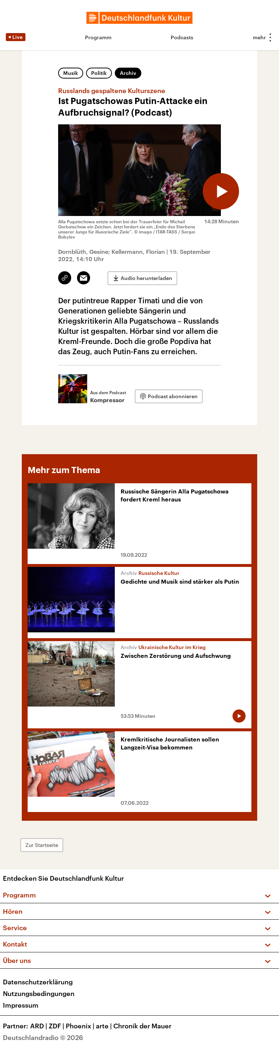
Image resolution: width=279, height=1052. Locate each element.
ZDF (56, 1026)
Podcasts (182, 37)
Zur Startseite (41, 845)
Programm (98, 37)
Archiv (128, 73)
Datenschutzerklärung (38, 982)
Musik (70, 73)
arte (104, 1026)
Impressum (21, 1005)
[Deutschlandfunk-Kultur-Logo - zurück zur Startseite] (139, 18)
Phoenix (80, 1026)
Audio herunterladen (146, 278)
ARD (38, 1026)
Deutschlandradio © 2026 (43, 1037)
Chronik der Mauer (142, 1026)
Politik (99, 73)
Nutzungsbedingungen (38, 993)
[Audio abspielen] (221, 191)
